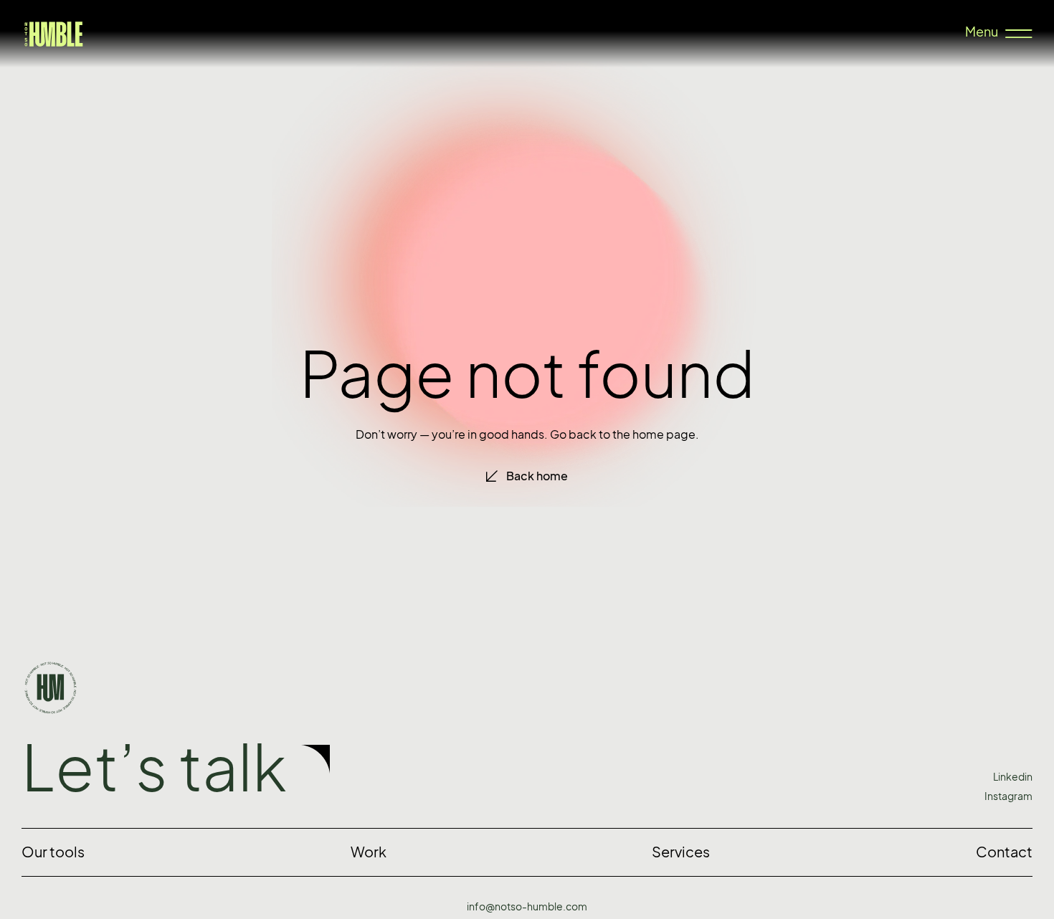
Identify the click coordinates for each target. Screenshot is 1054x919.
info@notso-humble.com (527, 906)
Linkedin (1012, 777)
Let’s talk (154, 768)
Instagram (1008, 796)
